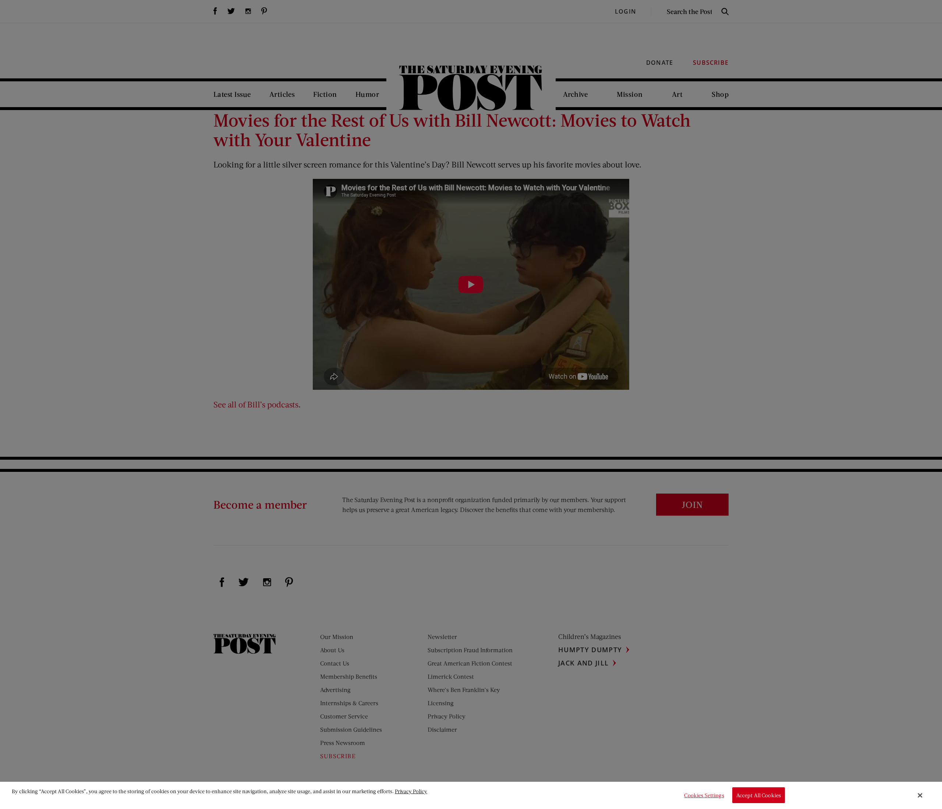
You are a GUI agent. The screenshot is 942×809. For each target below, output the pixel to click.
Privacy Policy (411, 791)
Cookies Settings (704, 795)
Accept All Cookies (758, 795)
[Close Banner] (920, 795)
